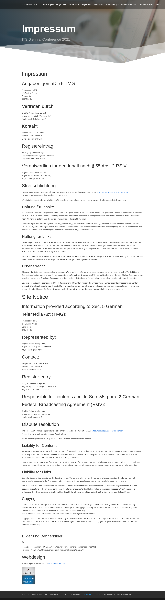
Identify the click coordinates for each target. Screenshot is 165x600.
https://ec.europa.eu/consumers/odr (112, 192)
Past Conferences (51, 594)
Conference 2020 (146, 5)
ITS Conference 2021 (30, 5)
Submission (99, 5)
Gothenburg (111, 5)
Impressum (87, 594)
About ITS (25, 594)
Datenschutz (75, 594)
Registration (87, 5)
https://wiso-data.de (56, 563)
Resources (72, 5)
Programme (61, 5)
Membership (37, 594)
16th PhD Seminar (128, 5)
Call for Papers (48, 5)
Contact (158, 5)
